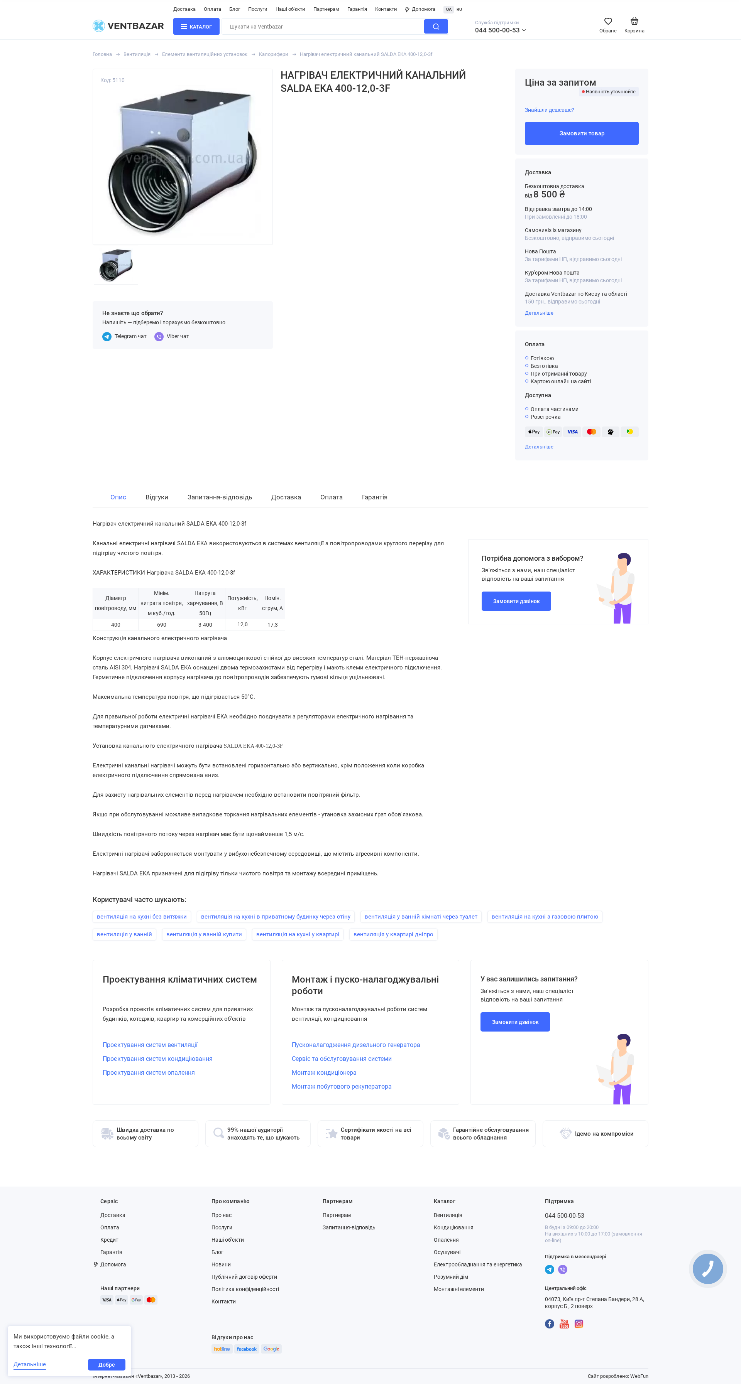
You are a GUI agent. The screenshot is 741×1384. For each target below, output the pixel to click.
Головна (102, 54)
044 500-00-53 (497, 30)
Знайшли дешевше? (549, 110)
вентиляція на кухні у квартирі (297, 934)
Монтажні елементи (459, 1289)
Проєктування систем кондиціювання (158, 1058)
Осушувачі (447, 1252)
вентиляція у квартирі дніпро (393, 934)
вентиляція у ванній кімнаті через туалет (421, 916)
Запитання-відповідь (349, 1227)
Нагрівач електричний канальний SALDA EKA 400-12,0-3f (366, 54)
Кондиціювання (454, 1227)
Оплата (212, 9)
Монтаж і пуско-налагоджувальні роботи (365, 985)
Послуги (257, 9)
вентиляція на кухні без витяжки (142, 916)
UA (449, 9)
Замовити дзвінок (516, 601)
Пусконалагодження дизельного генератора (356, 1045)
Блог (234, 9)
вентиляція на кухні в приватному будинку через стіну (275, 916)
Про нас (221, 1215)
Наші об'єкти (290, 9)
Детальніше (539, 313)
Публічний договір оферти (244, 1277)
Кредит (109, 1240)
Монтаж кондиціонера (324, 1072)
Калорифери (273, 54)
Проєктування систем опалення (149, 1072)
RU (459, 9)
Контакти (386, 9)
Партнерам (326, 9)
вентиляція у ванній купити (204, 934)
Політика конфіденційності (245, 1289)
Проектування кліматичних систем (180, 979)
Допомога (423, 9)
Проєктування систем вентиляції (150, 1045)
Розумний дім (451, 1277)
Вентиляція (137, 54)
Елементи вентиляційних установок (204, 54)
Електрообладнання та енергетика (478, 1264)
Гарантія (357, 9)
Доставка (184, 9)
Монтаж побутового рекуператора (342, 1086)
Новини (221, 1264)
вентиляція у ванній (124, 934)
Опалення (446, 1240)
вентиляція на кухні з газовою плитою (545, 916)
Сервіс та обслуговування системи (342, 1058)
